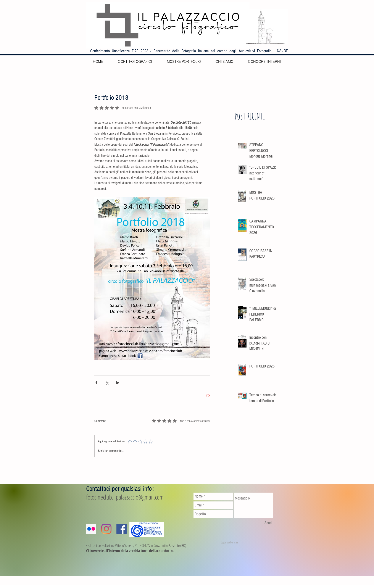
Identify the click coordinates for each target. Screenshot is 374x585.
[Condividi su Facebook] (96, 383)
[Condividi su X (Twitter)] (107, 383)
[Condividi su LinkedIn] (118, 383)
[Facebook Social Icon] (121, 529)
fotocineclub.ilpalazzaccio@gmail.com (125, 497)
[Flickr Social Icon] (91, 529)
